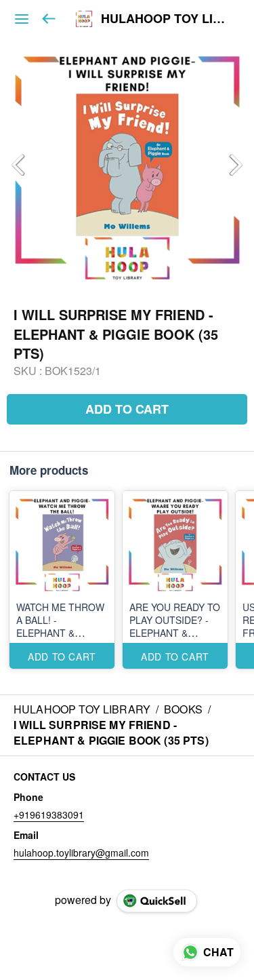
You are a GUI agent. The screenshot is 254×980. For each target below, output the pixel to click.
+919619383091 (49, 814)
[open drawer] (22, 19)
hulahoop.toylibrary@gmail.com (81, 852)
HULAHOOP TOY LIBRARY (167, 19)
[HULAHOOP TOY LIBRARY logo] (84, 19)
